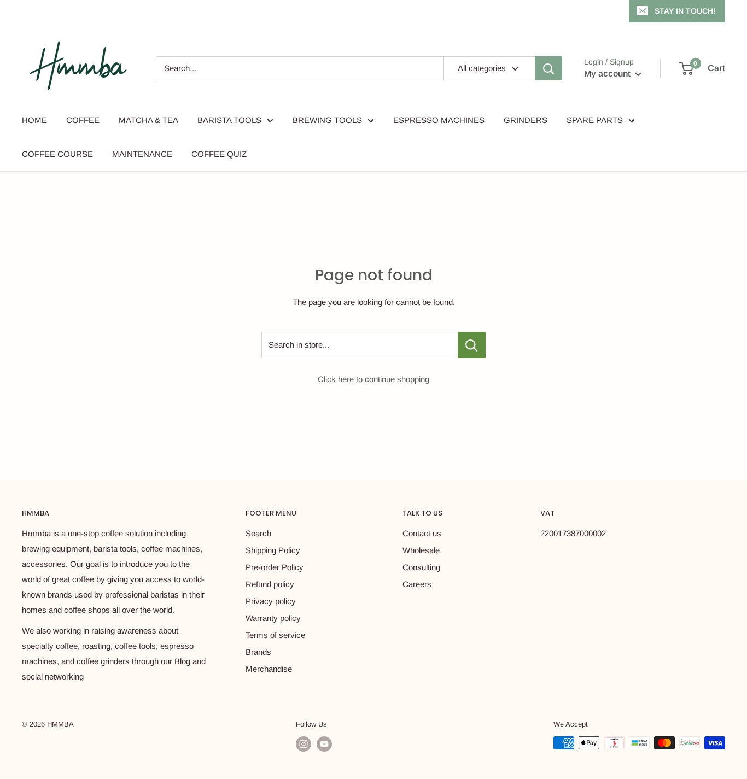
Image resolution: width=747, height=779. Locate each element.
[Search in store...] (472, 345)
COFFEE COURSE (57, 154)
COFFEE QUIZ (219, 154)
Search (258, 533)
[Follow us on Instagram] (303, 744)
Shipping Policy (273, 550)
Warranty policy (273, 618)
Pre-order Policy (275, 567)
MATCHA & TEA (148, 120)
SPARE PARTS (595, 120)
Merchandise (269, 668)
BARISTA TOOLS (229, 120)
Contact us (421, 533)
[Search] (548, 68)
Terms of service (275, 635)
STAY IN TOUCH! (685, 11)
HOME (34, 120)
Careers (416, 584)
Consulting (421, 567)
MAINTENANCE (142, 154)
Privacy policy (271, 601)
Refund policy (270, 584)
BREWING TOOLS (327, 120)
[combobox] (299, 68)
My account (608, 73)
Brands (258, 652)
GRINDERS (525, 120)
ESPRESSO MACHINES (439, 120)
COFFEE (83, 120)
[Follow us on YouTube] (324, 744)
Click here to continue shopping (373, 379)
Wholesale (421, 550)
